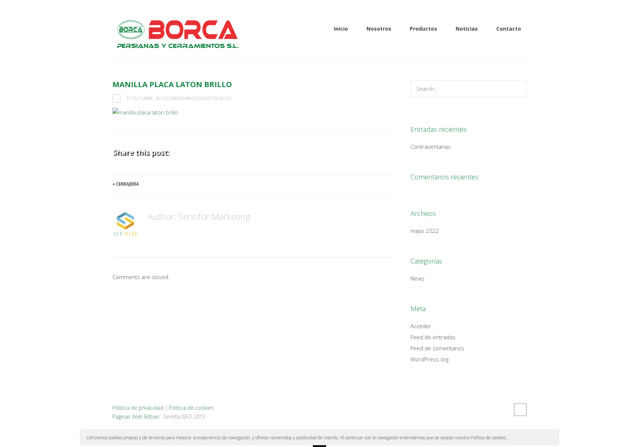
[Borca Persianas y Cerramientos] (177, 43)
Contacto (508, 28)
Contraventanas (430, 146)
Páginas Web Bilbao (135, 416)
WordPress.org (429, 359)
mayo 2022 (424, 230)
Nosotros (378, 28)
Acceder (420, 326)
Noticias (467, 28)
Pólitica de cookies (191, 407)
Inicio (341, 28)
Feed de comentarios (437, 348)
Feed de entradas (433, 337)
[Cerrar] (553, 437)
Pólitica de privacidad (137, 407)
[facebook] (520, 409)
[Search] (519, 88)
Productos (423, 28)
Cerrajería (127, 184)
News (417, 278)
